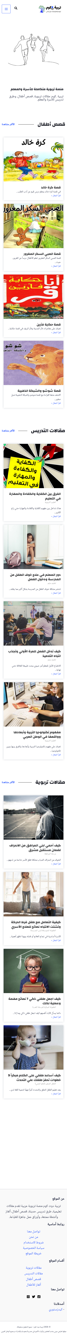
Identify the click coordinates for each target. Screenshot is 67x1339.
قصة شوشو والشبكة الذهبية (39, 391)
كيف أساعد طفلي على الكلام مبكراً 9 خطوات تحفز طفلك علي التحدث (34, 1077)
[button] (15, 9)
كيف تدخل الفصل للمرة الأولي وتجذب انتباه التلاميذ (34, 653)
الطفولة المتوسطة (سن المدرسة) (43, 931)
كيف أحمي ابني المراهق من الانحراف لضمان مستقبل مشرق (35, 848)
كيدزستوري (56, 1309)
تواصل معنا (33, 1232)
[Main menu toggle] (6, 9)
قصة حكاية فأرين (49, 324)
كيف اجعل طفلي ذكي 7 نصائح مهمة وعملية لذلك (34, 1001)
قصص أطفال (33, 1279)
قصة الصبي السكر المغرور (42, 254)
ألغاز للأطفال (33, 1285)
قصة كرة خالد (51, 187)
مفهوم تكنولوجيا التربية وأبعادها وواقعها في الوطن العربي (37, 734)
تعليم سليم (52, 583)
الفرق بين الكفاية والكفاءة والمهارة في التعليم (35, 496)
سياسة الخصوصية (33, 1248)
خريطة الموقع (34, 1253)
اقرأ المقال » (56, 196)
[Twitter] (33, 1296)
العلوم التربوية (50, 502)
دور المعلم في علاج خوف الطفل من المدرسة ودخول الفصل (35, 577)
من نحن (33, 1237)
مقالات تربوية (33, 1268)
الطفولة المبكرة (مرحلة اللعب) (44, 1007)
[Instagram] (28, 1296)
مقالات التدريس (33, 1273)
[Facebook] (39, 1296)
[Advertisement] (33, 1154)
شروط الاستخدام (34, 1242)
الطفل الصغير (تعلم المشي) (45, 1084)
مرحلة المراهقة (50, 854)
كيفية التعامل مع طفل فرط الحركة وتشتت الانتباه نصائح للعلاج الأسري (36, 924)
